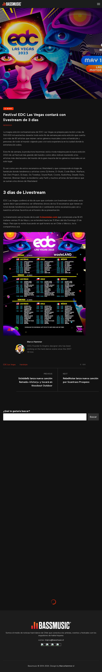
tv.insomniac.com (48, 217)
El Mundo (8, 108)
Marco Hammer (34, 342)
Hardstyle (23, 365)
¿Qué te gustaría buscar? (16, 411)
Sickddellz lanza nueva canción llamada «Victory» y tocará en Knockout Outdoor (35, 382)
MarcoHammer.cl (66, 666)
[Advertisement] (51, 570)
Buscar (93, 417)
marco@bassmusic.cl (54, 640)
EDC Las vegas (9, 365)
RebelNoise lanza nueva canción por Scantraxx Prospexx (80, 380)
